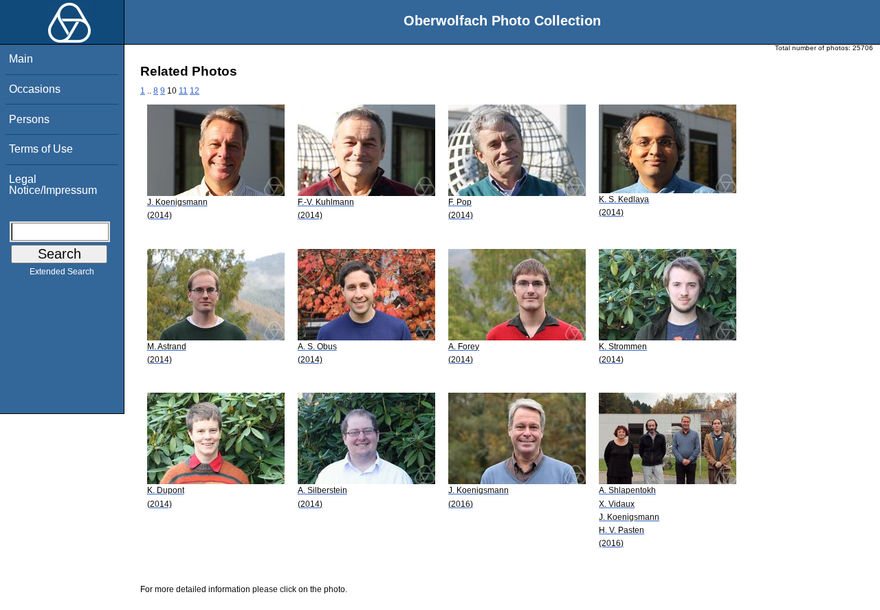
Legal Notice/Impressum (53, 184)
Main (21, 59)
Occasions (34, 89)
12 (194, 91)
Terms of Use (41, 149)
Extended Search (62, 272)
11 (183, 91)
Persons (29, 119)
